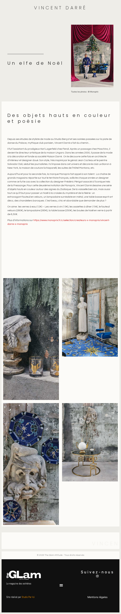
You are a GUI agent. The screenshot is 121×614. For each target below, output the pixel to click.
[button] (61, 585)
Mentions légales (97, 597)
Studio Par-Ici (28, 597)
